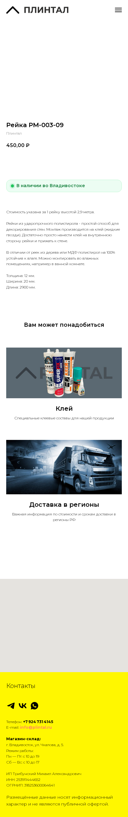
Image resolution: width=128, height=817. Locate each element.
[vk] (22, 705)
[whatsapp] (34, 705)
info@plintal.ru (36, 727)
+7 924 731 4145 (38, 721)
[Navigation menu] (118, 10)
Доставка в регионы (64, 504)
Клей (64, 408)
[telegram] (11, 705)
